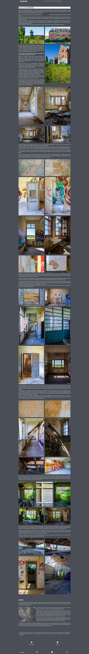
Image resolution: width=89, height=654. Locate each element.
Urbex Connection (45, 14)
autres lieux (57, 644)
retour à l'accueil (31, 644)
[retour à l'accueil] (31, 642)
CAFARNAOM (23, 1)
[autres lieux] (57, 642)
